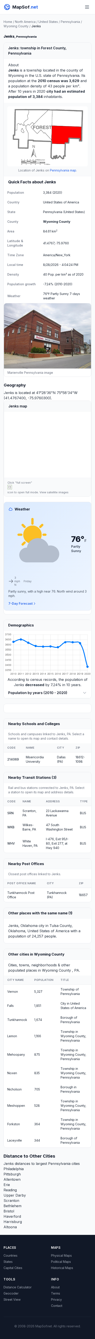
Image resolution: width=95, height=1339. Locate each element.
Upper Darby (15, 1195)
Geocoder (11, 1293)
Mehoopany (16, 1054)
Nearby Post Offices (26, 864)
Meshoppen (16, 1105)
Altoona (10, 1227)
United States (48, 22)
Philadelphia (14, 1169)
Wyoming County (16, 26)
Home (8, 22)
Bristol (9, 1211)
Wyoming (16, 75)
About (55, 1287)
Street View (12, 1299)
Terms (55, 1293)
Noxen (12, 1073)
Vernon (12, 991)
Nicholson (14, 1089)
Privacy (56, 1299)
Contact (56, 1306)
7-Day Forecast (20, 603)
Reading (10, 1190)
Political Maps (61, 1261)
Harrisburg (13, 1221)
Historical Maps (62, 1268)
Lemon (12, 1036)
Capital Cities (13, 1268)
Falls (10, 1005)
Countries (10, 1255)
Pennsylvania (70, 22)
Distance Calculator (18, 1287)
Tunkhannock (17, 1020)
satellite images (57, 492)
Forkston (13, 1124)
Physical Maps (61, 1255)
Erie (7, 1184)
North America (25, 22)
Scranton (11, 1200)
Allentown (12, 1179)
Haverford (12, 1216)
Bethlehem (12, 1206)
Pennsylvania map (63, 170)
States (8, 1261)
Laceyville (14, 1140)
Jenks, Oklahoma (23, 925)
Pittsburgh (12, 1174)
